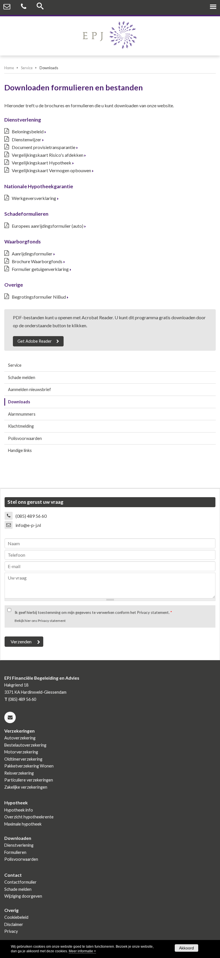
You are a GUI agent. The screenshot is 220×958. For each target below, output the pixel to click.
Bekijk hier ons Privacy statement (40, 620)
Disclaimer (13, 924)
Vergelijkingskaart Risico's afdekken (47, 155)
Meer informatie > (82, 951)
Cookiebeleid (16, 917)
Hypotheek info (18, 810)
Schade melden (18, 889)
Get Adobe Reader (34, 341)
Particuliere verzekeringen (28, 779)
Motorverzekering (21, 751)
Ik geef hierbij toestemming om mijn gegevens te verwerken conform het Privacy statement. (93, 612)
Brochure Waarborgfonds (37, 261)
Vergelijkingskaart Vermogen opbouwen (51, 170)
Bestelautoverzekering (25, 745)
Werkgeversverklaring (34, 198)
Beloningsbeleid (28, 131)
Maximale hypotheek (23, 824)
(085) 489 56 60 (31, 516)
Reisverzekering (19, 773)
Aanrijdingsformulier (32, 253)
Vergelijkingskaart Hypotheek (41, 162)
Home (9, 68)
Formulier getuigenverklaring (40, 269)
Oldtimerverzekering (23, 759)
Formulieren (15, 852)
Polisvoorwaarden (21, 859)
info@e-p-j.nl (28, 525)
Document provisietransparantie (43, 147)
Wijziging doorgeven (23, 896)
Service (27, 68)
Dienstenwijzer (26, 139)
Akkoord (186, 948)
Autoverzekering (20, 737)
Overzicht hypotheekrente (29, 816)
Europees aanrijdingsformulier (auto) (47, 226)
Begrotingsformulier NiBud (39, 297)
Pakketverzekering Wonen (29, 765)
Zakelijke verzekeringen (25, 787)
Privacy (11, 931)
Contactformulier (20, 882)
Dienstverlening (19, 845)
